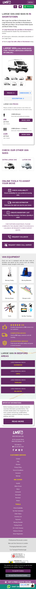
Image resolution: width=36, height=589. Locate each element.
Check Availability (18, 508)
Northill (18, 483)
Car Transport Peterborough (18, 549)
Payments (18, 519)
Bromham (18, 497)
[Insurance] (18, 562)
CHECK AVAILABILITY (18, 192)
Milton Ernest (18, 486)
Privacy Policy (28, 567)
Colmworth (18, 492)
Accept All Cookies (18, 571)
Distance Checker (18, 531)
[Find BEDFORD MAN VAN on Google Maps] (22, 450)
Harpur (18, 500)
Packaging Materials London (18, 546)
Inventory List (18, 516)
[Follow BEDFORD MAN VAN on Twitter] (16, 450)
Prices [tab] (10, 93)
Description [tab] (17, 98)
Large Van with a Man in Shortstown (18, 41)
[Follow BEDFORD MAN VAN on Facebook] (13, 450)
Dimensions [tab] (25, 93)
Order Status (18, 513)
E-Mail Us (18, 444)
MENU (30, 2)
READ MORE (18, 421)
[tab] (7, 78)
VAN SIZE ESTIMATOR (18, 204)
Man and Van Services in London (18, 543)
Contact (18, 458)
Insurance (18, 473)
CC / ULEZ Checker (18, 528)
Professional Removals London (18, 540)
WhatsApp (30, 6)
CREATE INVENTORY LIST (18, 215)
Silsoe (18, 489)
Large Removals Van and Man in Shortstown (18, 29)
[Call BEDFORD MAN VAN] (20, 6)
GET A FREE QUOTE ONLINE (19, 582)
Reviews (18, 464)
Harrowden (18, 494)
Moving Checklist (18, 522)
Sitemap (18, 476)
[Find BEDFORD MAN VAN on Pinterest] (19, 450)
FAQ (18, 461)
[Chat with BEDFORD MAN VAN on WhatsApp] (9, 586)
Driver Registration (18, 533)
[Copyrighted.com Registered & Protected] (18, 556)
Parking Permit (18, 525)
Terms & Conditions (18, 470)
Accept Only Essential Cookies (18, 575)
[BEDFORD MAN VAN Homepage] (7, 2)
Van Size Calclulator (18, 511)
